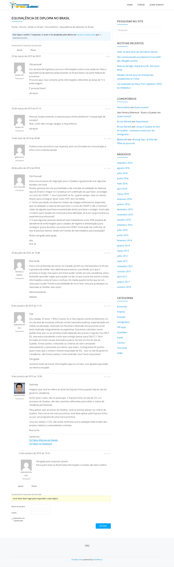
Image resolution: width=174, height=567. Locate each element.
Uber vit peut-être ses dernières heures (137, 51)
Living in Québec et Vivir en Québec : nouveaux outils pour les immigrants (138, 130)
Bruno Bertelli (124, 121)
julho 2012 (122, 255)
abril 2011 (122, 276)
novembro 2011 (125, 266)
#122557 (107, 253)
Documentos (51, 26)
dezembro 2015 (125, 209)
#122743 (107, 306)
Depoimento (142, 121)
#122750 (107, 377)
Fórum (141, 5)
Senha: (14, 513)
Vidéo (120, 353)
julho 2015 (122, 230)
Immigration (123, 322)
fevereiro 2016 (124, 199)
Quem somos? (157, 5)
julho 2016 (122, 173)
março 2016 (123, 193)
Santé (120, 337)
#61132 (108, 109)
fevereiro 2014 (124, 240)
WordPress (97, 559)
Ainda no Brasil (35, 26)
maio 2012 (122, 261)
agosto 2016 (123, 168)
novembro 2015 (125, 214)
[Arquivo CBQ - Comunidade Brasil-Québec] (25, 5)
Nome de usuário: (18, 506)
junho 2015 (122, 235)
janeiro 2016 (123, 204)
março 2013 (123, 250)
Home (130, 5)
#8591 (108, 56)
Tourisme (122, 347)
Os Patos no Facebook (40, 443)
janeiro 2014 (123, 245)
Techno (121, 342)
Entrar (103, 526)
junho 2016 (122, 178)
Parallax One (77, 559)
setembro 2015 (124, 224)
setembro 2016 (124, 162)
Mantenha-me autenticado (19, 519)
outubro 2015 (124, 219)
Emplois (121, 311)
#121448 (107, 138)
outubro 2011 (124, 271)
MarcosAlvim (123, 107)
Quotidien (122, 332)
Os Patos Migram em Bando (43, 440)
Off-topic (121, 327)
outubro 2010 (124, 286)
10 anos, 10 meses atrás (86, 35)
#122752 (107, 453)
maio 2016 (122, 183)
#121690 (107, 168)
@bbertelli (122, 139)
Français (121, 316)
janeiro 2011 (123, 281)
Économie (122, 306)
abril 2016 (122, 188)
